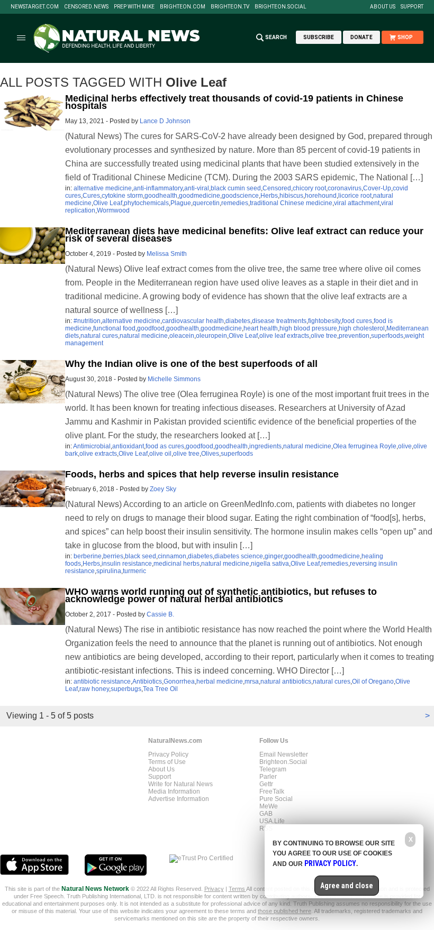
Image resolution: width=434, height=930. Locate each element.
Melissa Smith (167, 253)
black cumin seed (236, 188)
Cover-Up (377, 188)
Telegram (272, 769)
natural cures (99, 335)
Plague (180, 203)
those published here (284, 911)
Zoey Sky (163, 489)
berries (113, 556)
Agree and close (346, 885)
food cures (357, 321)
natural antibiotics (285, 681)
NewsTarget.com (35, 7)
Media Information (174, 791)
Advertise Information (178, 799)
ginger (274, 556)
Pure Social (276, 799)
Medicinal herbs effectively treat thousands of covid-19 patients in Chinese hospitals (234, 102)
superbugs (126, 689)
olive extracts (98, 453)
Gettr (266, 784)
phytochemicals (146, 203)
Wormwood (113, 210)
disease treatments (279, 321)
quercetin (206, 203)
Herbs (269, 195)
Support (412, 7)
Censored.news (86, 7)
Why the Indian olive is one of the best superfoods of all (191, 363)
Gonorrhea (179, 681)
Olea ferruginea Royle (364, 446)
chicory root (309, 188)
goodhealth (160, 195)
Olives (210, 453)
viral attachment (356, 203)
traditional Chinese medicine (291, 203)
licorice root (355, 195)
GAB (266, 813)
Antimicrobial (92, 446)
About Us (382, 7)
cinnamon (172, 556)
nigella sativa (270, 563)
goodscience (240, 195)
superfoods (387, 335)
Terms (237, 889)
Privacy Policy (168, 754)
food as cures (165, 446)
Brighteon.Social (280, 7)
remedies (234, 203)
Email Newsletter (283, 754)
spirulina (108, 571)
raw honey (94, 689)
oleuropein (211, 335)
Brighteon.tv (230, 7)
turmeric (134, 571)
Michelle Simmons (174, 379)
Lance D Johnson (165, 121)
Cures (91, 195)
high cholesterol (362, 328)
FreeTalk (271, 791)
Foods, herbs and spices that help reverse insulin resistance (202, 474)
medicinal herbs (176, 563)
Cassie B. (160, 614)
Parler (268, 776)
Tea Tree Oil (160, 689)
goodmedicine (199, 195)
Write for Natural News (180, 784)
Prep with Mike (134, 7)
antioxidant (128, 446)
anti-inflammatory (158, 188)
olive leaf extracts (284, 335)
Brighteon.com (182, 7)
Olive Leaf (107, 203)
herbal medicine (219, 681)
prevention (354, 335)
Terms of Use (167, 762)
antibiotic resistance (102, 681)
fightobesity (324, 321)
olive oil (160, 453)
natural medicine (144, 335)
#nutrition (87, 321)
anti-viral (196, 188)
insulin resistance (127, 563)
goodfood (151, 328)
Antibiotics (147, 681)
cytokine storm (122, 195)
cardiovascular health (193, 321)
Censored (277, 188)
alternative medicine (103, 188)
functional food (114, 328)
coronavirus (344, 188)
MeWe (268, 806)
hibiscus (291, 195)
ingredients (265, 446)
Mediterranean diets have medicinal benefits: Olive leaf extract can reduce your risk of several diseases (244, 235)
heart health (260, 328)
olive (405, 446)
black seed (140, 556)
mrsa (252, 681)
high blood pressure (308, 328)
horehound (321, 195)
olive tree (324, 335)
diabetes (237, 321)
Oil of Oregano (373, 681)
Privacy (214, 889)
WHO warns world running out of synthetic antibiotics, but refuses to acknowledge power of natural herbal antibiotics (221, 595)
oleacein (181, 335)
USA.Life (272, 821)
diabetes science (238, 556)
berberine (88, 556)
